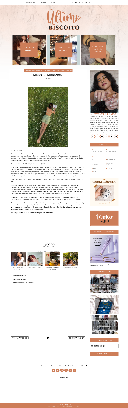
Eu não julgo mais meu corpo (92, 49)
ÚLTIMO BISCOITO (64, 404)
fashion (95, 171)
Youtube (110, 168)
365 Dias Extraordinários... (104, 301)
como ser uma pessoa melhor (49, 70)
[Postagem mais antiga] (76, 338)
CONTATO (52, 2)
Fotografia (111, 159)
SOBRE (43, 2)
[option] (23, 50)
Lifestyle (96, 164)
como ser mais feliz (31, 70)
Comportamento (66, 70)
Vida (94, 168)
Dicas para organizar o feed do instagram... (104, 281)
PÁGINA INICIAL (32, 2)
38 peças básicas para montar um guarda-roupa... (104, 321)
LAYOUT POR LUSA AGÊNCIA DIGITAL (64, 406)
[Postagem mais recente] (19, 338)
